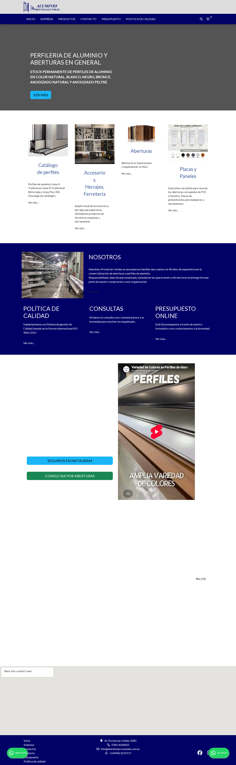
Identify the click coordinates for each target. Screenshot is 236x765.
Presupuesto (111, 19)
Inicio (30, 19)
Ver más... (33, 202)
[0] (208, 19)
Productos (66, 19)
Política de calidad (140, 19)
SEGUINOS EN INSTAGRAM (70, 461)
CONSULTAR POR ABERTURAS (70, 476)
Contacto (88, 19)
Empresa (46, 19)
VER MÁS (40, 95)
